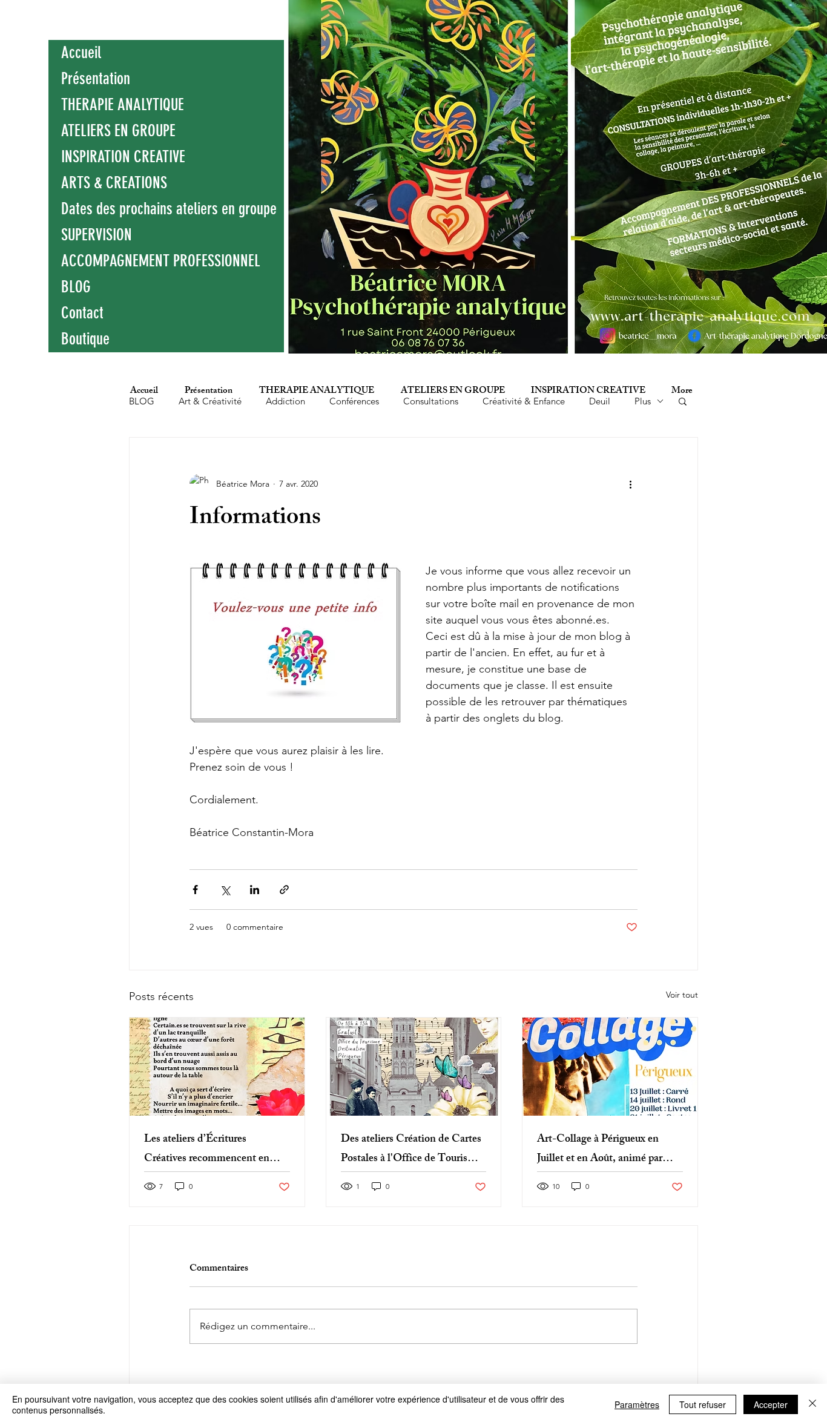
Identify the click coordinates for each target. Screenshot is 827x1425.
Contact (82, 313)
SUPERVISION (96, 235)
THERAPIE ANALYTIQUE (122, 104)
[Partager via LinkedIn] (254, 889)
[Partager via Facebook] (195, 889)
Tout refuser (702, 1404)
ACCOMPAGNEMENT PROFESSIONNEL (160, 261)
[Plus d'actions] (630, 483)
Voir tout (682, 994)
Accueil (81, 52)
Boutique (85, 339)
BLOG (76, 287)
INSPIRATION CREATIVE (123, 156)
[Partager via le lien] (284, 889)
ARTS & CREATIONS (114, 183)
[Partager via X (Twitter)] (225, 889)
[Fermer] (812, 1404)
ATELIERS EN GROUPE (118, 130)
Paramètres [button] (636, 1404)
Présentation (95, 78)
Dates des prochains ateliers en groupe (169, 209)
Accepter (771, 1404)
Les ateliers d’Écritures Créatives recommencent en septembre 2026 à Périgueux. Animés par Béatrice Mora (207, 1149)
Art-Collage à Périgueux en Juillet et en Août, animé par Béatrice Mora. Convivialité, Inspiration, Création (601, 1149)
